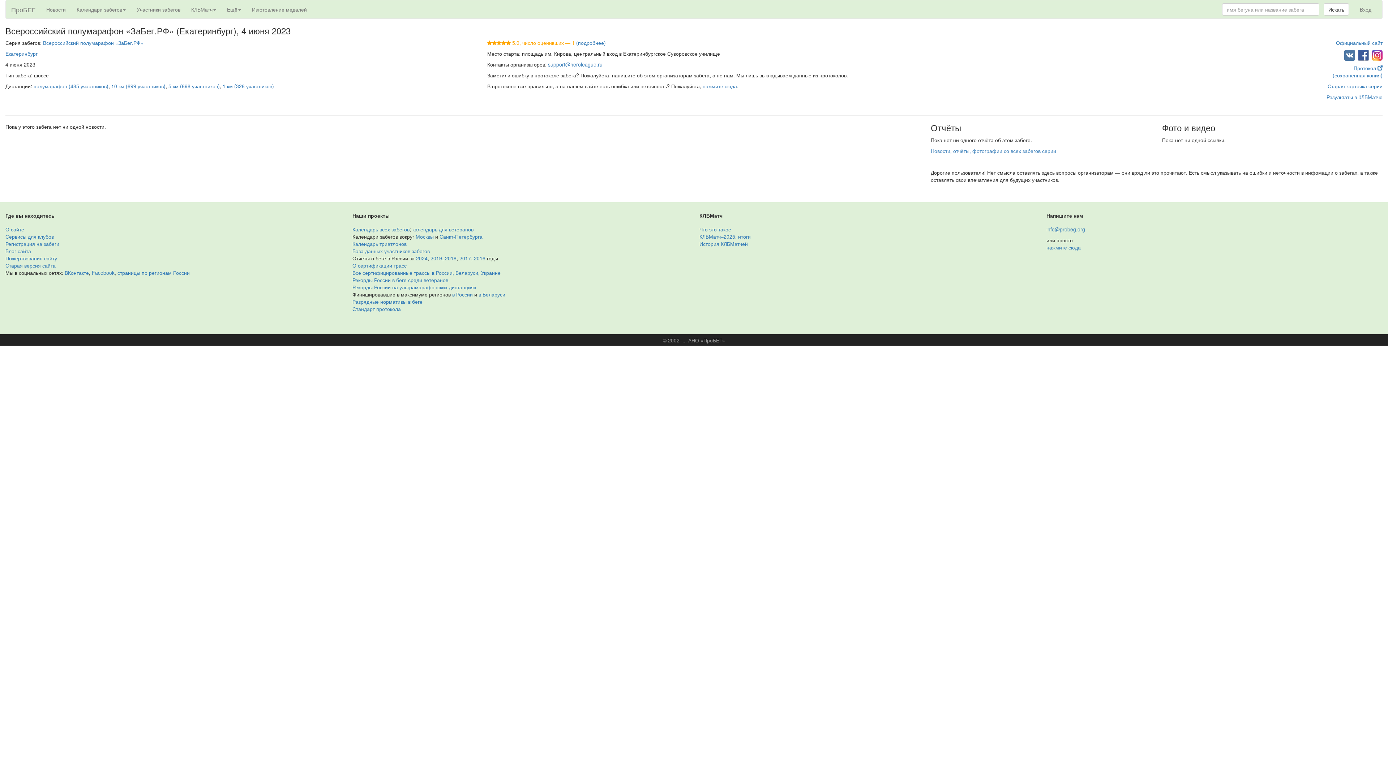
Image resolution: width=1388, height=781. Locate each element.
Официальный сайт (1359, 42)
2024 (422, 258)
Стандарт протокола (376, 308)
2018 (451, 258)
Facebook (103, 272)
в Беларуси (492, 294)
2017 (465, 258)
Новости (56, 9)
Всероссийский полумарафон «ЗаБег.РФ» (93, 42)
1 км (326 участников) (248, 86)
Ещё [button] (232, 9)
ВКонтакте (77, 272)
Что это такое (715, 229)
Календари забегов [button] (99, 9)
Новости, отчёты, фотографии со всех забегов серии (993, 150)
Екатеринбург (21, 53)
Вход (1365, 9)
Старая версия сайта (30, 265)
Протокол (1366, 68)
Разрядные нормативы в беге (387, 301)
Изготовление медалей (279, 9)
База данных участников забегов (391, 251)
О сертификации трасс (379, 265)
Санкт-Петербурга (461, 236)
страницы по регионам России (153, 272)
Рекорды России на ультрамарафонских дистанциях (414, 287)
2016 (479, 258)
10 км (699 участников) (138, 86)
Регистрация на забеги (32, 243)
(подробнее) (591, 42)
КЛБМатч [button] (202, 9)
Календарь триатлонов (379, 243)
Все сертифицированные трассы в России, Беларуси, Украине (426, 272)
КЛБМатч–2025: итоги (725, 236)
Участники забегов (158, 9)
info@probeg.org (1065, 229)
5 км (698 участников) (194, 86)
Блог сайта (18, 251)
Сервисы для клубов (29, 236)
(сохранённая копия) (1358, 75)
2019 (436, 258)
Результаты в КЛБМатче (1355, 97)
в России (462, 294)
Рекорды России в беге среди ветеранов (400, 279)
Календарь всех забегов (381, 229)
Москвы (425, 236)
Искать (1336, 9)
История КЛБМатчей (723, 243)
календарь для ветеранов (443, 229)
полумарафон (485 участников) (71, 86)
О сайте (14, 229)
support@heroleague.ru (575, 64)
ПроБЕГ (23, 9)
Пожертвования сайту (31, 258)
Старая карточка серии (1355, 86)
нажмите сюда (720, 86)
